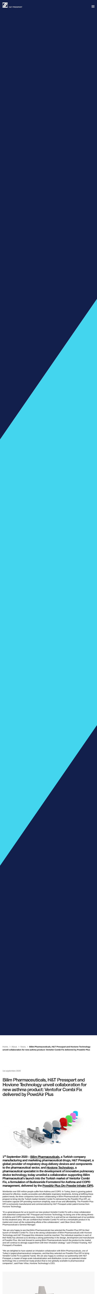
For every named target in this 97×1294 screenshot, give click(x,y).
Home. (5, 1047)
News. (23, 1047)
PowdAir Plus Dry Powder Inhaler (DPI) (67, 1185)
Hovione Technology (60, 1167)
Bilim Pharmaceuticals (44, 1156)
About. (14, 1047)
